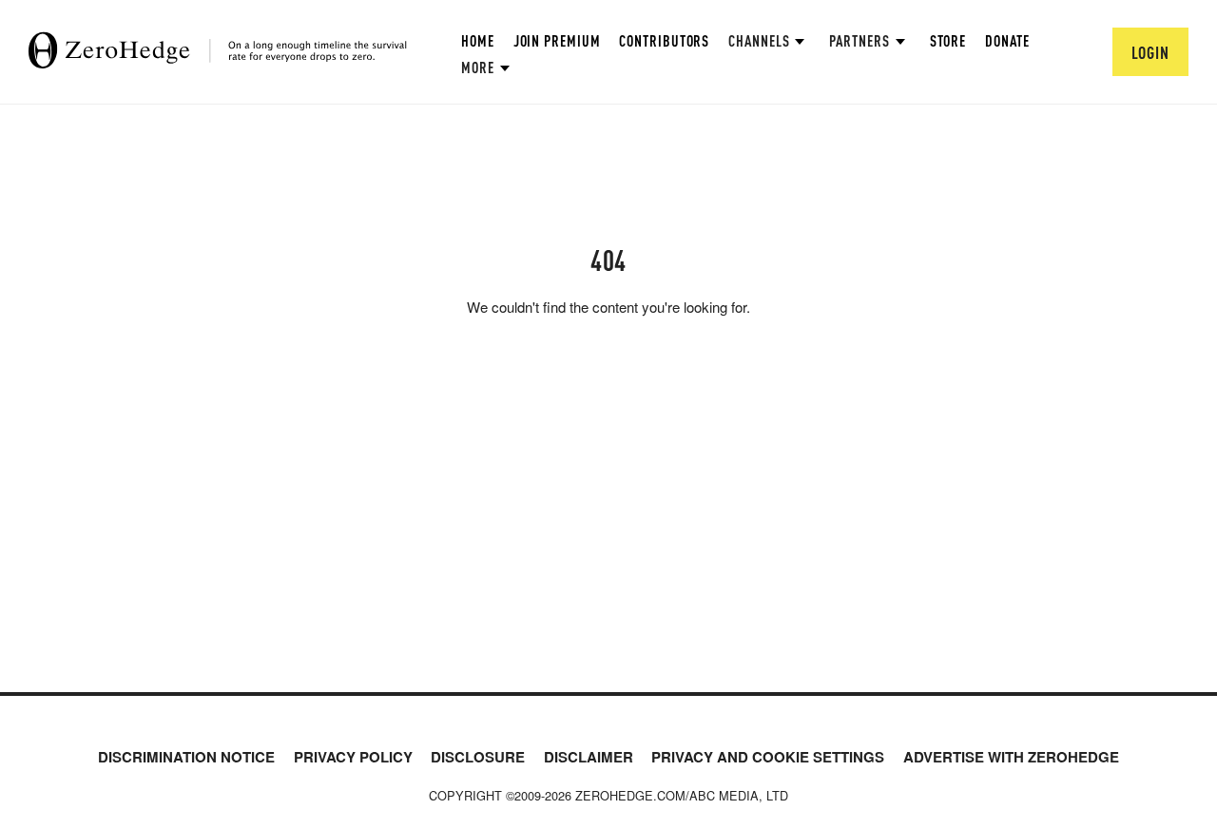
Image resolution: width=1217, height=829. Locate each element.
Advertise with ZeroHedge (1011, 756)
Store (948, 40)
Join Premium (557, 40)
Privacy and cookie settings (767, 756)
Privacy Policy (353, 756)
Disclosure (478, 756)
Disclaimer (588, 756)
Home (477, 40)
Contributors (664, 40)
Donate (1007, 40)
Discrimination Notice (186, 756)
